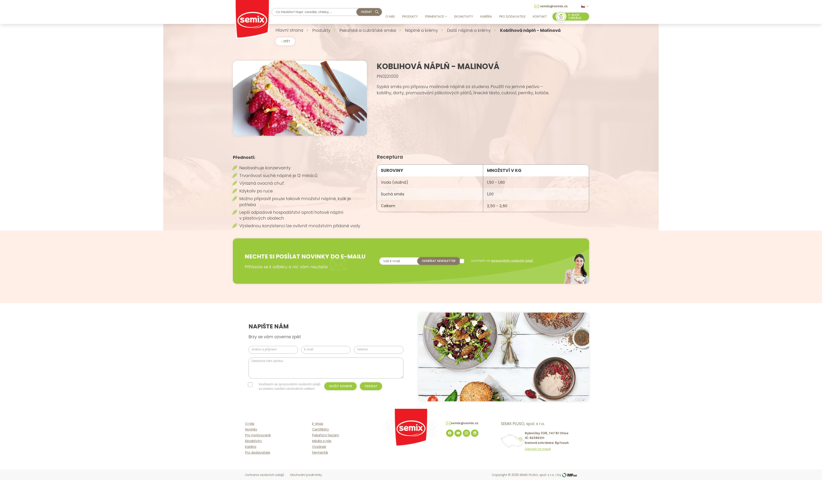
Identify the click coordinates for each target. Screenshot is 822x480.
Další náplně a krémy (469, 30)
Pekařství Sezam (325, 435)
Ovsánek (319, 447)
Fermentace (434, 16)
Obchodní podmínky (306, 475)
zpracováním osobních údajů (512, 261)
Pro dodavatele (512, 16)
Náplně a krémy (421, 30)
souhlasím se (502, 261)
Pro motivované (258, 435)
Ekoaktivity (463, 16)
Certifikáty (320, 429)
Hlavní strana (289, 30)
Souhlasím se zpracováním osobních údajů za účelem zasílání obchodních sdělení (289, 386)
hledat (366, 12)
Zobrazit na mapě (538, 449)
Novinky (251, 429)
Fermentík (320, 452)
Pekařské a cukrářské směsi (368, 30)
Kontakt (540, 16)
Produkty (410, 16)
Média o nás (321, 441)
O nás (390, 16)
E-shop (317, 423)
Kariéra (486, 16)
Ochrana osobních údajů (264, 475)
